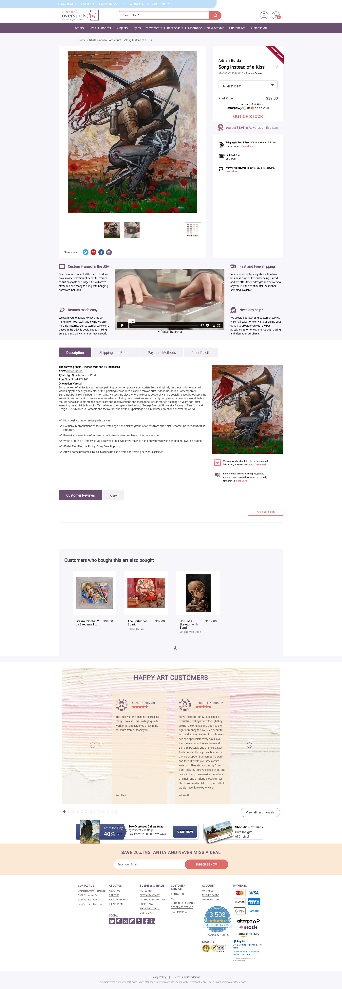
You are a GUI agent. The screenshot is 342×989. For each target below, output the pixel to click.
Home (82, 40)
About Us (114, 890)
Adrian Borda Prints (111, 40)
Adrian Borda (74, 371)
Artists (79, 28)
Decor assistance (182, 907)
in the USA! (241, 480)
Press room (116, 904)
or (258, 108)
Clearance (195, 28)
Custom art (147, 912)
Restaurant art (150, 895)
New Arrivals (215, 28)
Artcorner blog (119, 899)
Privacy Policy (158, 977)
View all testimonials (260, 812)
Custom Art (237, 28)
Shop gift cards (150, 908)
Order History (210, 899)
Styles (137, 28)
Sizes (92, 28)
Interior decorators (152, 899)
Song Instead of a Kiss (138, 40)
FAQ (173, 898)
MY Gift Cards (210, 895)
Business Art (258, 28)
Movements (154, 28)
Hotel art (146, 890)
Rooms (106, 28)
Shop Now (185, 832)
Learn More (248, 146)
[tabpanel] (94, 603)
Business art (148, 904)
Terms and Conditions (187, 977)
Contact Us (178, 894)
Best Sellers (175, 28)
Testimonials (179, 911)
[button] (249, 745)
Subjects (122, 28)
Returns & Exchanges (184, 902)
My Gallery (209, 890)
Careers (114, 895)
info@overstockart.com (90, 904)
